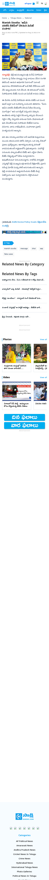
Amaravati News (24, 845)
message (24, 249)
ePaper (29, 4)
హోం (4, 10)
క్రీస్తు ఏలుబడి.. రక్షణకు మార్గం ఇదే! (24, 317)
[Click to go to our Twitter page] (20, 828)
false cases (8, 254)
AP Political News (24, 841)
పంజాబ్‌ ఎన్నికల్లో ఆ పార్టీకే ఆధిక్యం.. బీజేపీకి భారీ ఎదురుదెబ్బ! (24, 308)
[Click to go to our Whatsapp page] (15, 828)
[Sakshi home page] (24, 816)
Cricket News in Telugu (24, 854)
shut (34, 249)
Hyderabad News (24, 863)
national (28, 18)
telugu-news (16, 18)
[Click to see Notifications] (45, 3)
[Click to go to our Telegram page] (33, 828)
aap (41, 249)
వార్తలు (11, 10)
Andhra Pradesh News (24, 850)
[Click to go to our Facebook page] (11, 828)
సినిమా (38, 10)
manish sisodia (10, 249)
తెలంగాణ (30, 10)
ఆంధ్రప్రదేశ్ (20, 10)
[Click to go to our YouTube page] (29, 828)
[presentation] (5, 353)
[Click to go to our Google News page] (38, 828)
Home (4, 18)
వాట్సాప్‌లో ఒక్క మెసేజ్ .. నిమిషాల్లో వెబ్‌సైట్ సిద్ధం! (24, 289)
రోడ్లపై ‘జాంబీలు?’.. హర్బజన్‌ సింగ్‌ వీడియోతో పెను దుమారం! (24, 298)
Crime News (24, 858)
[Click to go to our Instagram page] (24, 828)
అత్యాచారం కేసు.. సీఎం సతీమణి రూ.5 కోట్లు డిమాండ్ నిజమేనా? (24, 280)
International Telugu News (24, 867)
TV (42, 4)
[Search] (34, 4)
